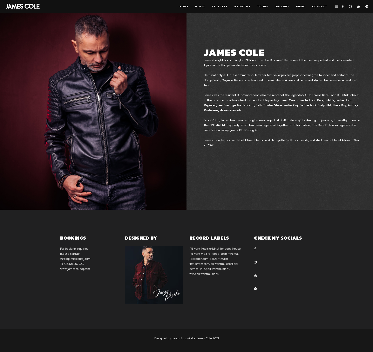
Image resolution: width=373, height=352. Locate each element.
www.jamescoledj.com (75, 268)
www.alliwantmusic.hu (204, 273)
